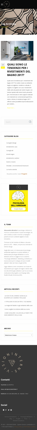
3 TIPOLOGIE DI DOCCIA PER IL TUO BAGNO (18, 301)
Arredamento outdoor (12, 158)
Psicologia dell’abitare (26, 416)
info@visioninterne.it (11, 389)
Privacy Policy (18, 426)
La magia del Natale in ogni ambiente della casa (18, 305)
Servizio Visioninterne (11, 416)
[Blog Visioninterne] (6, 3)
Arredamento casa (11, 147)
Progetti (18, 418)
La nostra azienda (11, 169)
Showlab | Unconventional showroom (17, 166)
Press (25, 418)
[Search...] (30, 122)
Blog (11, 418)
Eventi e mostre (11, 162)
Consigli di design (11, 143)
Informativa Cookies (29, 426)
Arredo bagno (10, 154)
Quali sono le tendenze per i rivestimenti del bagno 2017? (18, 70)
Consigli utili (9, 150)
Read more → (11, 108)
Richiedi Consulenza (18, 420)
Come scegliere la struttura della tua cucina (17, 309)
